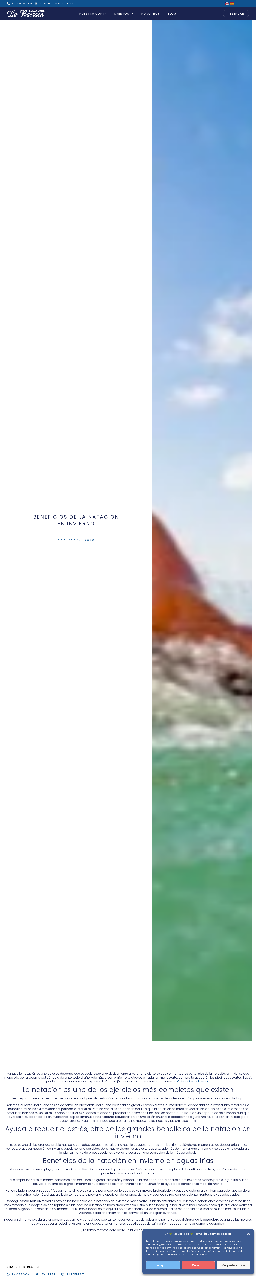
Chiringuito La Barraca (193, 1081)
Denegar (198, 1265)
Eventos (121, 14)
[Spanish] (232, 3)
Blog (172, 14)
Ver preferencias (234, 1265)
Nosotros (150, 14)
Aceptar (163, 1265)
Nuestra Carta (93, 14)
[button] (248, 1234)
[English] (227, 3)
